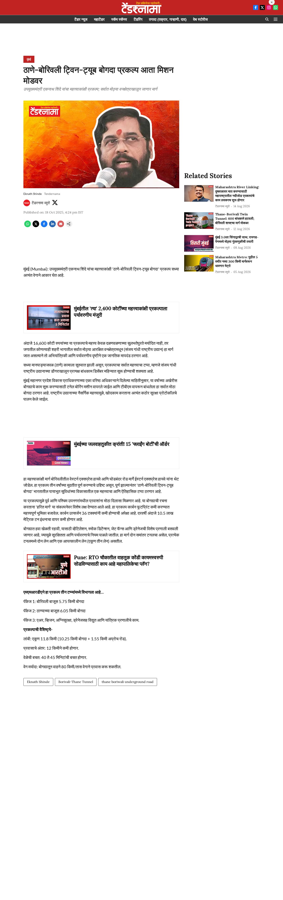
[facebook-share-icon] (44, 226)
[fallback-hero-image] (199, 193)
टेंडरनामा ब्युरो (41, 202)
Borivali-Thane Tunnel (75, 682)
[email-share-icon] (60, 226)
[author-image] (26, 203)
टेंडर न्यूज (80, 19)
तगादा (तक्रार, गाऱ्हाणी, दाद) (167, 19)
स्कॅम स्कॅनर (119, 19)
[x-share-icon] (36, 226)
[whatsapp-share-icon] (27, 226)
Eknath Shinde (38, 682)
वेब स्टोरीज (200, 19)
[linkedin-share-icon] (52, 226)
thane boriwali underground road (128, 682)
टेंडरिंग (138, 19)
